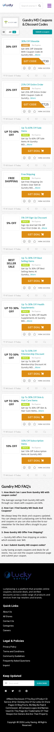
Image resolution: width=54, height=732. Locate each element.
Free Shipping (28, 174)
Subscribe (42, 683)
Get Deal (34, 151)
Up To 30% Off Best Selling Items (31, 259)
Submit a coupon (42, 32)
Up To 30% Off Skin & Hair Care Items (32, 399)
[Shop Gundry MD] (10, 22)
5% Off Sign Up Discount (34, 217)
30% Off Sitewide (30, 41)
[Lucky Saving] (8, 5)
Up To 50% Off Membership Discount (32, 352)
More (37, 54)
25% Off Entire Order (32, 84)
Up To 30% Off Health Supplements (32, 306)
